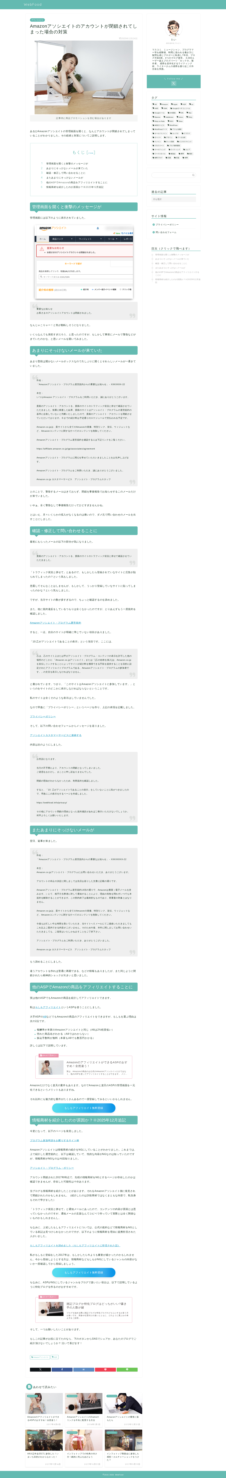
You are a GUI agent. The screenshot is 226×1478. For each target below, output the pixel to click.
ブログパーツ (159, 145)
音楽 (177, 158)
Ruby (190, 117)
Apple (175, 104)
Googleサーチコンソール (181, 108)
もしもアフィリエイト (48, 1007)
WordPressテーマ (161, 129)
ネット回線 (170, 141)
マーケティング (160, 150)
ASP (55, 1357)
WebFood (33, 4)
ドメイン (158, 141)
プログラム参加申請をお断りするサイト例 (54, 1140)
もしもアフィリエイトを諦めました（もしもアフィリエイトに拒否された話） (75, 1245)
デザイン (169, 137)
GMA (165, 108)
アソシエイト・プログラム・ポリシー (52, 1168)
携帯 (182, 154)
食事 (186, 158)
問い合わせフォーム (166, 232)
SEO (171, 121)
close (90, 153)
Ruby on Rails (160, 121)
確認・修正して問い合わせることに (66, 172)
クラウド (187, 133)
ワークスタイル (160, 154)
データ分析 (181, 137)
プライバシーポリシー (43, 716)
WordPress (173, 125)
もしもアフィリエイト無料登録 (83, 1108)
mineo (181, 117)
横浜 (190, 154)
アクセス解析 (177, 129)
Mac (190, 113)
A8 (45, 1016)
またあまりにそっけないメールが (64, 177)
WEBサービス (159, 125)
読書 (169, 158)
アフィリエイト (37, 20)
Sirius (180, 121)
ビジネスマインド (185, 141)
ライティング (175, 150)
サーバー (158, 137)
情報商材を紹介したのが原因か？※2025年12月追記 (75, 187)
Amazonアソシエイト (40, 1357)
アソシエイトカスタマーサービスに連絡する (56, 735)
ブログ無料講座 (174, 145)
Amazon (165, 104)
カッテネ (175, 133)
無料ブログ (158, 158)
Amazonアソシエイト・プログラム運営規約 (55, 622)
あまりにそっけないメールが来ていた (67, 168)
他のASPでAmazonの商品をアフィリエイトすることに (77, 182)
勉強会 (173, 154)
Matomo (157, 117)
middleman (169, 117)
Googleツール (160, 113)
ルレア (187, 150)
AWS (156, 108)
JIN (182, 113)
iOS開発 (173, 113)
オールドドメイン (161, 133)
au (192, 104)
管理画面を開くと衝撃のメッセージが (67, 163)
